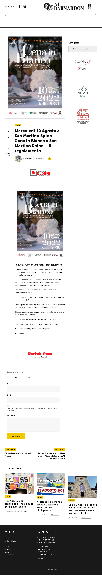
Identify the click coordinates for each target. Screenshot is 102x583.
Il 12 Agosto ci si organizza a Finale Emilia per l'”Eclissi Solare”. (19, 504)
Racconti (8, 549)
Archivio (18, 125)
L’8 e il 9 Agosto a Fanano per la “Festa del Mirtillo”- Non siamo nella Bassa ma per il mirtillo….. (82, 509)
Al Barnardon (29, 158)
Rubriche (8, 552)
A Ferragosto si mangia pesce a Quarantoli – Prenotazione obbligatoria (50, 506)
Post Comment (16, 436)
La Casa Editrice (10, 541)
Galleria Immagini (11, 555)
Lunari (7, 544)
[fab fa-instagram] (24, 6)
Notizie (7, 546)
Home (7, 538)
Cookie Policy (42, 558)
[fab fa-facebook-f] (18, 6)
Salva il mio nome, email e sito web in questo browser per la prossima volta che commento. (32, 409)
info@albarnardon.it (48, 542)
